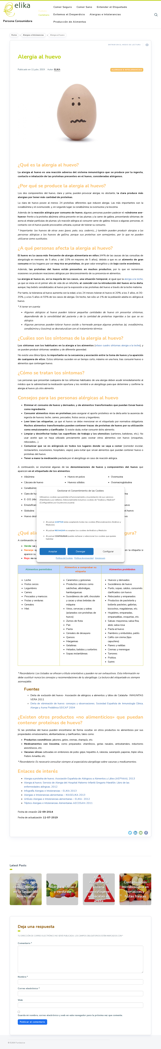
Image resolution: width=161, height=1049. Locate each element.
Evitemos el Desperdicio (69, 14)
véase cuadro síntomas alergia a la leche (117, 345)
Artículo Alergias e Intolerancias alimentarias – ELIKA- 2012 (57, 799)
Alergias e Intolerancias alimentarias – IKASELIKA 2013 (54, 795)
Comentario (25, 943)
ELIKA (57, 69)
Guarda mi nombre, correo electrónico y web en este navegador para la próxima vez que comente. (70, 1015)
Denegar (80, 551)
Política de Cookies (64, 558)
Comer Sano (84, 7)
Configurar (108, 551)
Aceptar (52, 551)
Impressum (100, 558)
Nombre (23, 976)
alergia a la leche (133, 279)
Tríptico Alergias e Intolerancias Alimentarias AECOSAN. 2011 (58, 803)
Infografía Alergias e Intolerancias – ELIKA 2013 (50, 791)
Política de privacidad (84, 558)
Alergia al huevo (39, 57)
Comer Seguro (62, 7)
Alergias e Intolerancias (105, 14)
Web (20, 1000)
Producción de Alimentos (69, 22)
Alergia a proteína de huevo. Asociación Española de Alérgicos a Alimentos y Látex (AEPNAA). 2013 (79, 778)
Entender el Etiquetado (112, 7)
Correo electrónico (29, 988)
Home (14, 35)
